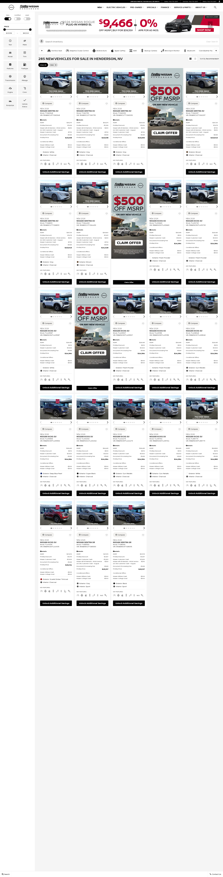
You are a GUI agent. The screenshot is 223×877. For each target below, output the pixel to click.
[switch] (8, 17)
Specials (151, 7)
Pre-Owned (136, 7)
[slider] (4, 29)
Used (27, 15)
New (99, 7)
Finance (165, 7)
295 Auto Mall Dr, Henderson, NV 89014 (144, 1)
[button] (215, 7)
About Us (200, 7)
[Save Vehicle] (70, 104)
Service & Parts (182, 7)
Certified (17, 15)
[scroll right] (216, 50)
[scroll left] (42, 50)
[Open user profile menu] (219, 1)
